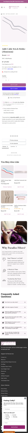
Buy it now (14, 88)
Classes (3, 373)
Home (3, 13)
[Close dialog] (25, 398)
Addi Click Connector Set (20, 180)
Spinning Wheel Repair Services (8, 361)
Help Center (4, 378)
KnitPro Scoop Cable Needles (6, 181)
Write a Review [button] (14, 140)
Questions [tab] (13, 146)
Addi (17, 13)
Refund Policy (4, 391)
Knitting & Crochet (10, 13)
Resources (3, 371)
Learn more (10, 68)
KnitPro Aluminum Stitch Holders (20, 206)
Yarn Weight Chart (5, 368)
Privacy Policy (4, 393)
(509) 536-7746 (6, 349)
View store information (9, 112)
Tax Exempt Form (5, 380)
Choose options (7, 187)
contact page (19, 347)
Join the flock (14, 427)
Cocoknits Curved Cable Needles (7, 206)
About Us (3, 359)
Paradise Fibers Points (6, 366)
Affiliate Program (5, 375)
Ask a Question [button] (14, 143)
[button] (2, 7)
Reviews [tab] (4, 146)
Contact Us (3, 357)
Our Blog (3, 364)
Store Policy (4, 388)
